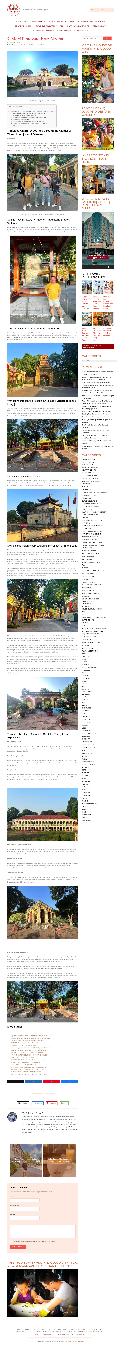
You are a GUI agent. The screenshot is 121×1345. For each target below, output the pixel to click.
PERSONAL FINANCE (89, 551)
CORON (84, 770)
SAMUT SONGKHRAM (89, 804)
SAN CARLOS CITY (88, 753)
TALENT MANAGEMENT (90, 514)
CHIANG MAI (86, 792)
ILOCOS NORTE (87, 722)
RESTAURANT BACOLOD (90, 590)
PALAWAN (85, 767)
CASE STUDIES (87, 489)
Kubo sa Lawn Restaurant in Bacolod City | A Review (27, 1040)
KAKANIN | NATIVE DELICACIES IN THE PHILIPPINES (29, 1055)
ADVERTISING (87, 484)
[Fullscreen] (111, 267)
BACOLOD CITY (87, 736)
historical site (36, 1093)
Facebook (38, 1103)
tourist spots (50, 1093)
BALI (83, 672)
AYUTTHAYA (86, 786)
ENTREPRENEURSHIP (89, 501)
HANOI (9, 42)
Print (65, 1103)
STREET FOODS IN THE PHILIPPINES (23, 1057)
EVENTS (85, 623)
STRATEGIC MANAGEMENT (91, 562)
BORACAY (85, 705)
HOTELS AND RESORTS (90, 667)
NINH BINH (85, 818)
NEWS (84, 626)
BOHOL (84, 702)
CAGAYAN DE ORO (88, 708)
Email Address (14, 1205)
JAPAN (84, 681)
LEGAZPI (85, 699)
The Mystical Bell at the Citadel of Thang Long (24, 115)
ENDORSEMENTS (88, 573)
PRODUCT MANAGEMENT (91, 553)
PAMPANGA (86, 773)
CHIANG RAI (86, 795)
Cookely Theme (71, 1341)
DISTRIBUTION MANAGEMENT (92, 525)
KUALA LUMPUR (87, 691)
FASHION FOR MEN (88, 473)
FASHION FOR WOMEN (89, 475)
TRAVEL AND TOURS (89, 509)
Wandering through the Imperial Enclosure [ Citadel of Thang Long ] (29, 117)
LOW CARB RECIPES (89, 604)
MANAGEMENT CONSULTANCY (92, 520)
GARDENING (86, 596)
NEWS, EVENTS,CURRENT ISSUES (49, 26)
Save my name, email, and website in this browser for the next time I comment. (34, 1241)
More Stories (15, 125)
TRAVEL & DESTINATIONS (57, 21)
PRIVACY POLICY (38, 21)
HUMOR (84, 615)
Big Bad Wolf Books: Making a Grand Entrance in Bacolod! (29, 1036)
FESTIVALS (85, 579)
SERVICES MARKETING (90, 537)
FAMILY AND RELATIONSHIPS (92, 636)
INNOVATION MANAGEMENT (91, 503)
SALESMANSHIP (87, 559)
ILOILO (84, 728)
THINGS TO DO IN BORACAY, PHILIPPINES (25, 1062)
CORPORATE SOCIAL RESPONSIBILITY (95, 492)
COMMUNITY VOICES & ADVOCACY (94, 571)
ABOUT (26, 21)
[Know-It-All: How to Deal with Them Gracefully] (108, 313)
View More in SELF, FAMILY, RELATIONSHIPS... (93, 346)
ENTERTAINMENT (88, 462)
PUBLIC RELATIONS (88, 556)
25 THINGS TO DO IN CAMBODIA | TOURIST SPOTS (28, 1069)
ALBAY (84, 697)
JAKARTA (85, 675)
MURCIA (84, 750)
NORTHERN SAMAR (88, 765)
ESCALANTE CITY (88, 745)
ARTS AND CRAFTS (99, 26)
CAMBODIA (85, 656)
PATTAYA (85, 798)
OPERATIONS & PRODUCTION (92, 542)
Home (18, 21)
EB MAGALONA (87, 742)
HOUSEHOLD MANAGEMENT (92, 609)
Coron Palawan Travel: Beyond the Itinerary (95, 417)
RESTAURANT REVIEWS (90, 593)
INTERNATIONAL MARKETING (92, 531)
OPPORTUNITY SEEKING (90, 506)
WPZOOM (81, 1341)
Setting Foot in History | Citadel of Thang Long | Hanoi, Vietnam (28, 113)
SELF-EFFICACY (87, 648)
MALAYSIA (85, 689)
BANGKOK (85, 789)
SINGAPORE (86, 781)
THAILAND (85, 784)
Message (13, 1223)
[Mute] (108, 267)
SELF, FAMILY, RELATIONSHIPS (77, 26)
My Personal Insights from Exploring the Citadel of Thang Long (28, 121)
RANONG (85, 801)
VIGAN (84, 778)
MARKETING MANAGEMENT (91, 534)
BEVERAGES (86, 587)
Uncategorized (86, 820)
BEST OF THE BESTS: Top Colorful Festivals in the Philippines (31, 1060)
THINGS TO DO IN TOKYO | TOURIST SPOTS (26, 1072)
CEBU (84, 714)
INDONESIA (86, 670)
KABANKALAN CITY (88, 747)
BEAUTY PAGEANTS (89, 470)
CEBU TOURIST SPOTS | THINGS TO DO (24, 1064)
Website (12, 1214)
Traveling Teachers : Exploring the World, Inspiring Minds (28, 1050)
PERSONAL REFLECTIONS (91, 642)
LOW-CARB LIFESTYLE (66, 30)
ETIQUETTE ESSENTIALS (90, 634)
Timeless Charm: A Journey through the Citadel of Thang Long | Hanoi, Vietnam (32, 111)
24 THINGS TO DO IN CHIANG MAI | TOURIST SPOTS (28, 1067)
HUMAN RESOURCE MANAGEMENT (94, 512)
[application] (98, 240)
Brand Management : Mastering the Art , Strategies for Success (30, 1048)
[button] (97, 240)
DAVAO (84, 716)
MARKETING (86, 523)
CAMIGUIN (85, 711)
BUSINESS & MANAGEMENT (44, 30)
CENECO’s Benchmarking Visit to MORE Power (26, 1043)
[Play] (84, 267)
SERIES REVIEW (87, 465)
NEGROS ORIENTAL (88, 762)
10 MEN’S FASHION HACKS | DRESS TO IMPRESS (28, 1052)
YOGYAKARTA (87, 678)
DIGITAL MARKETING (89, 495)
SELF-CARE (86, 645)
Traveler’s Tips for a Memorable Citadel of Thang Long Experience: (29, 123)
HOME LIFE (85, 606)
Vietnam (31, 973)
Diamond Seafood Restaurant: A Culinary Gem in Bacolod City (30, 1038)
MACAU (84, 686)
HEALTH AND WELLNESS (24, 26)
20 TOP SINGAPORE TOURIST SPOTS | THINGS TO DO (29, 1074)
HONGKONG (86, 664)
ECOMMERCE (82, 30)
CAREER (85, 568)
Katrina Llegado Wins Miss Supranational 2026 (96, 382)
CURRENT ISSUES (88, 620)
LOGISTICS (85, 517)
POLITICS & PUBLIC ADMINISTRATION (95, 628)
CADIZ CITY (86, 739)
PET (83, 612)
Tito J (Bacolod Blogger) (34, 44)
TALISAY (85, 759)
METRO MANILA (87, 731)
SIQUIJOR (85, 776)
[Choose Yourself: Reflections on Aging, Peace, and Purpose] (98, 281)
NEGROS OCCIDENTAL (90, 734)
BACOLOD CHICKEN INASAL (91, 584)
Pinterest (52, 1103)
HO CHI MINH (86, 815)
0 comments (12, 44)
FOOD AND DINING (97, 21)
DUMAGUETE (86, 719)
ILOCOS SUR (86, 725)
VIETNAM (16, 42)
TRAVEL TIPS (86, 807)
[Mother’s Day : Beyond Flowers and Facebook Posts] (108, 281)
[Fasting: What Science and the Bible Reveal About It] (87, 313)
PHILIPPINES (86, 694)
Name (12, 1197)
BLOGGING (85, 487)
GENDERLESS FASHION (90, 478)
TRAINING (85, 565)
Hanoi (45, 229)
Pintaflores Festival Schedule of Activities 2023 (25, 1045)
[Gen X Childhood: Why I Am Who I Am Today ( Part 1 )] (98, 313)
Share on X (24, 1103)
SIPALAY (85, 756)
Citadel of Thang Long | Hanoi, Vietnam (35, 38)
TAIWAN (84, 661)
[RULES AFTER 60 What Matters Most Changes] (87, 281)
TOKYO (84, 683)
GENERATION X (87, 639)
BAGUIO (84, 653)
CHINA (84, 659)
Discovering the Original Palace (20, 119)
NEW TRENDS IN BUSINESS (91, 540)
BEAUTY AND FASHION (79, 21)
